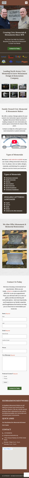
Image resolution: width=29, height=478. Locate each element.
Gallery (9, 422)
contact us (10, 291)
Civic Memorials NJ (16, 422)
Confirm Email (5, 340)
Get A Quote (5, 425)
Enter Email (5, 333)
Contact (23, 422)
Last (3, 323)
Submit (5, 382)
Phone (5, 378)
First (3, 316)
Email (5, 376)
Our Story (4, 422)
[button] (26, 2)
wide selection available (16, 159)
